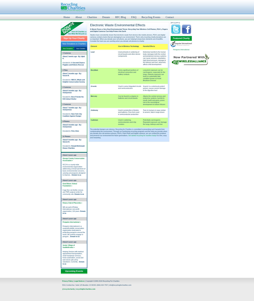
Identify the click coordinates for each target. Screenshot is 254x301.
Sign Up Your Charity (74, 38)
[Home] (73, 7)
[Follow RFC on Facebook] (186, 34)
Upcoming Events (74, 271)
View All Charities (78, 32)
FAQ (133, 17)
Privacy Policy (67, 281)
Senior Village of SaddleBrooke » (69, 246)
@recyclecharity (68, 289)
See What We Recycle (76, 34)
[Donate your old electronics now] (74, 26)
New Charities (80, 48)
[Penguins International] (181, 47)
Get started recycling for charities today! (142, 135)
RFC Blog (120, 17)
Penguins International (181, 50)
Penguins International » (72, 222)
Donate (106, 17)
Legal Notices (79, 281)
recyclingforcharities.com (85, 289)
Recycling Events (151, 17)
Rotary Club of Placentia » (72, 203)
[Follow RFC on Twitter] (176, 34)
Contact (170, 17)
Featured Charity (181, 38)
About (78, 17)
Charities (92, 17)
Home (67, 17)
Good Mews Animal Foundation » (70, 185)
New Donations (68, 48)
